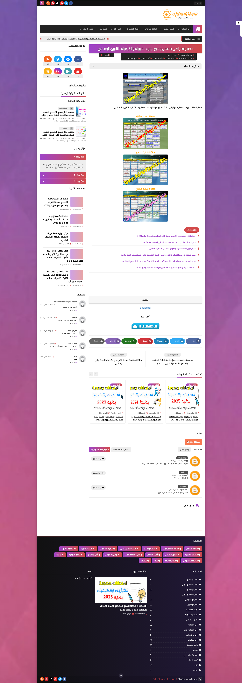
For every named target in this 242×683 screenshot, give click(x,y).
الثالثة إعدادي (170, 58)
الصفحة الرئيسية (186, 58)
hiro (75, 356)
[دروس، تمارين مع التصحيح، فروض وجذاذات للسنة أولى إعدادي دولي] (81, 132)
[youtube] (62, 3)
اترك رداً (72, 310)
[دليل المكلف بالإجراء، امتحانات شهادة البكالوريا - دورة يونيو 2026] (76, 219)
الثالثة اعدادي (151, 29)
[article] (119, 358)
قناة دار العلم (72, 343)
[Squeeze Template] (200, 679)
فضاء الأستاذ (88, 29)
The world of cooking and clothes (65, 301)
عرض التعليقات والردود (99, 449)
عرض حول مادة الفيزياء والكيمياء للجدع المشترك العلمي (172, 248)
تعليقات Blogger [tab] (193, 442)
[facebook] (71, 3)
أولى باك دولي (111, 554)
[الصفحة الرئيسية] (197, 29)
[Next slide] (91, 374)
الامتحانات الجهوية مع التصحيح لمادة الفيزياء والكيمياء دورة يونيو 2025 (114, 39)
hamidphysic (72, 330)
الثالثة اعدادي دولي (171, 548)
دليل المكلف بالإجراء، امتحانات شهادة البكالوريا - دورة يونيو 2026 (49, 39)
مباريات (144, 560)
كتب (156, 560)
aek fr (183, 472)
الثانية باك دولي (106, 548)
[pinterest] (53, 3)
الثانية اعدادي (168, 29)
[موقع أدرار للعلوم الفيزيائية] (182, 14)
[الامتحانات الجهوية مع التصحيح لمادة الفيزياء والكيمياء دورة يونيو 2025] (76, 202)
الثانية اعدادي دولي (128, 548)
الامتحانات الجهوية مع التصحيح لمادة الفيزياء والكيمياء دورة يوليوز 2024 (166, 267)
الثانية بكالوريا (86, 548)
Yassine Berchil (140, 613)
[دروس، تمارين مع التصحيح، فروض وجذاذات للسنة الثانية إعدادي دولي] (81, 112)
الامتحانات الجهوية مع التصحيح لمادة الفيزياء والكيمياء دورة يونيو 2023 (108, 418)
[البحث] (42, 3)
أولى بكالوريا (93, 554)
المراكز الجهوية (191, 554)
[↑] (121, 675)
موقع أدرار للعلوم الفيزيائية (164, 679)
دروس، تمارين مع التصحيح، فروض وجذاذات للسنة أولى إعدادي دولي (58, 133)
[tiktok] (57, 3)
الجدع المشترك (133, 29)
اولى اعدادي (186, 29)
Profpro (183, 486)
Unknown (182, 457)
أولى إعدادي (145, 58)
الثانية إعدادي (158, 58)
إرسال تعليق (97, 458)
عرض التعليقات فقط (120, 449)
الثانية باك (103, 29)
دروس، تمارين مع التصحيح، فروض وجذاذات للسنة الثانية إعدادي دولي (57, 113)
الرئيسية (198, 3)
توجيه (58, 554)
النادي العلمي (171, 554)
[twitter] (66, 3)
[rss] (48, 3)
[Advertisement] (91, 15)
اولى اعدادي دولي (132, 554)
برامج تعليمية (133, 58)
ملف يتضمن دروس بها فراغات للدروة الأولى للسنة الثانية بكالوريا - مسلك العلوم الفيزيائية (159, 261)
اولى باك (117, 29)
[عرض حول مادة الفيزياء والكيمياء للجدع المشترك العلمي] (76, 237)
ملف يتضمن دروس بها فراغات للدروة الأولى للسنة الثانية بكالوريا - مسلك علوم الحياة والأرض (158, 255)
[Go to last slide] (96, 374)
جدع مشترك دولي (190, 560)
